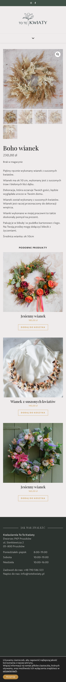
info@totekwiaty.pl (32, 574)
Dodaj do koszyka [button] (33, 327)
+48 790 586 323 (33, 570)
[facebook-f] (35, 3)
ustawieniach (10, 671)
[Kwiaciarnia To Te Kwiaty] (33, 19)
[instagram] (31, 3)
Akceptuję (10, 677)
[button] (57, 54)
